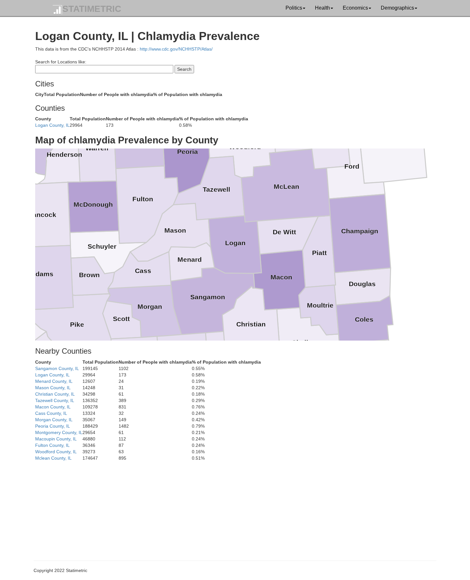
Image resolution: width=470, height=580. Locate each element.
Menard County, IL (54, 381)
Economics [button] (355, 8)
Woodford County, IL (56, 451)
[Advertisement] (227, 506)
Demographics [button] (397, 8)
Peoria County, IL (52, 426)
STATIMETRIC (91, 9)
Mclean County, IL (53, 458)
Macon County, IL (53, 406)
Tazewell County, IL (54, 400)
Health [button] (322, 8)
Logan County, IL (52, 125)
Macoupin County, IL (56, 438)
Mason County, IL (53, 387)
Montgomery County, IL (58, 432)
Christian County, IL (55, 394)
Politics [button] (294, 8)
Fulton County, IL (52, 445)
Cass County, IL (51, 413)
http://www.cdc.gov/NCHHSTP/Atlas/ (176, 49)
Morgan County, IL (54, 419)
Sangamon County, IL (57, 368)
